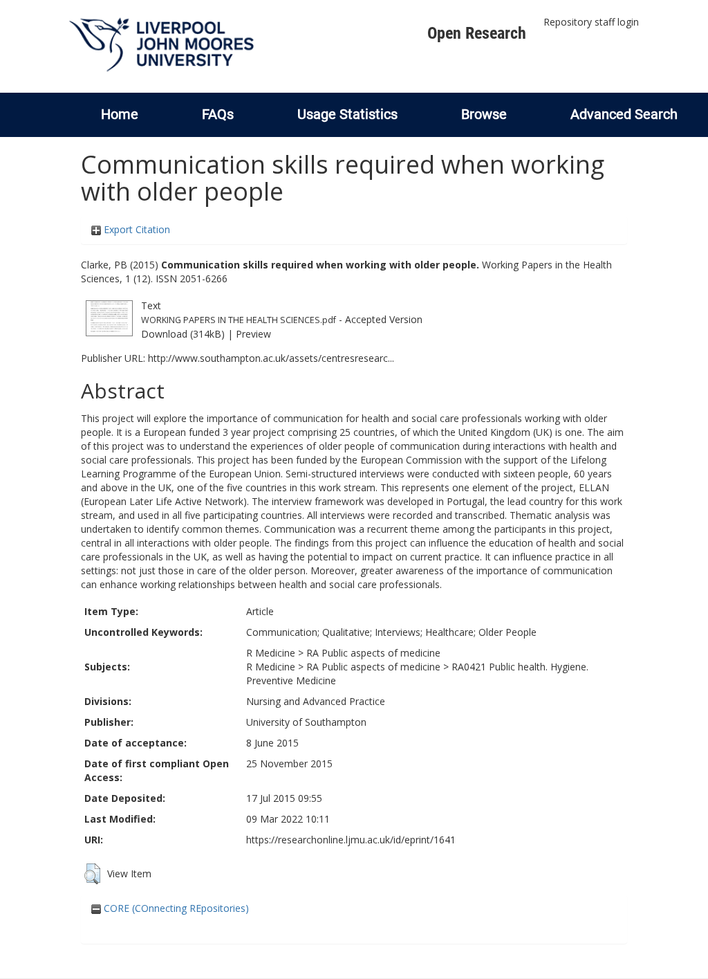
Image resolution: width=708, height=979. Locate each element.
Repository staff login (591, 21)
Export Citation (135, 229)
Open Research (476, 33)
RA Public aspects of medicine (373, 652)
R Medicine (270, 652)
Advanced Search (624, 114)
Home (119, 114)
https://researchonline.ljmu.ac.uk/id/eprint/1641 (351, 839)
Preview (253, 333)
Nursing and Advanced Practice (315, 701)
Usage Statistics (347, 114)
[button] (92, 873)
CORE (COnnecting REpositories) (175, 908)
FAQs (218, 114)
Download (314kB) (183, 333)
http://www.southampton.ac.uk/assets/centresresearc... (271, 358)
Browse (484, 114)
